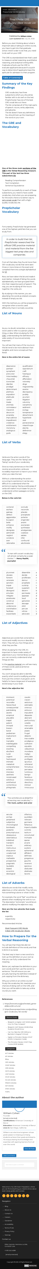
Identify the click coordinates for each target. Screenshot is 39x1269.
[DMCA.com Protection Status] (30, 1265)
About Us (8, 1210)
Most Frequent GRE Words (16, 928)
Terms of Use (9, 1228)
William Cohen (26, 36)
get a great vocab (9, 200)
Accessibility (9, 1224)
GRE (4, 336)
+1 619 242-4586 (10, 1250)
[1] (14, 176)
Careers (7, 1217)
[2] (6, 272)
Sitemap (8, 1235)
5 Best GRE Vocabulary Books (17, 931)
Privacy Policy (9, 1231)
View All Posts (30, 1149)
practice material (14, 664)
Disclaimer (8, 1220)
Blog (6, 1206)
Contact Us (8, 1213)
